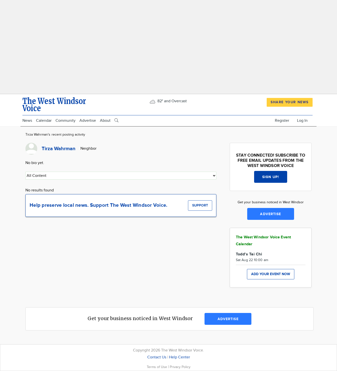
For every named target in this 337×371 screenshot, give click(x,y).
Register (282, 120)
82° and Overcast (171, 101)
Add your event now (270, 274)
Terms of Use (157, 367)
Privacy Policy (180, 367)
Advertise (87, 120)
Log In (302, 120)
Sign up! (270, 177)
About (105, 120)
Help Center (179, 357)
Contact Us (156, 357)
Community (65, 120)
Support (200, 205)
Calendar (44, 120)
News (27, 120)
